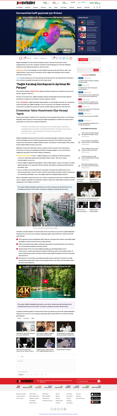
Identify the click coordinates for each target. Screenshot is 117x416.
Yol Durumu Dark (20, 396)
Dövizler (58, 396)
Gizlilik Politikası (52, 414)
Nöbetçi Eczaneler (34, 398)
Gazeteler (87, 7)
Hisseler (67, 387)
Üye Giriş (78, 394)
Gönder (21, 374)
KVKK (62, 414)
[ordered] (35, 375)
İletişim (46, 414)
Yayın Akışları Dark (34, 396)
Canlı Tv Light (19, 398)
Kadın (56, 7)
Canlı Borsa (45, 394)
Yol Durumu (85, 387)
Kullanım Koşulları (68, 414)
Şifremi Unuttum (80, 398)
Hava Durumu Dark (21, 394)
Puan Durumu (58, 387)
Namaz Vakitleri (27, 387)
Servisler (27, 7)
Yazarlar (79, 7)
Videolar (71, 7)
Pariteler (76, 387)
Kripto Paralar (96, 387)
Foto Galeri (63, 7)
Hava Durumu (48, 387)
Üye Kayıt (78, 396)
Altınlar (58, 394)
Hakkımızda (41, 414)
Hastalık (19, 318)
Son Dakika (19, 7)
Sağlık (32, 318)
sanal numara (32, 402)
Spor (50, 7)
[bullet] (38, 375)
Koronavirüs (26, 318)
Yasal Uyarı (75, 414)
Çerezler (59, 414)
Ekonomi (43, 7)
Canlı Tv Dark (32, 394)
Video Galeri (69, 396)
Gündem (35, 7)
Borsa (18, 387)
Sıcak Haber (69, 402)
